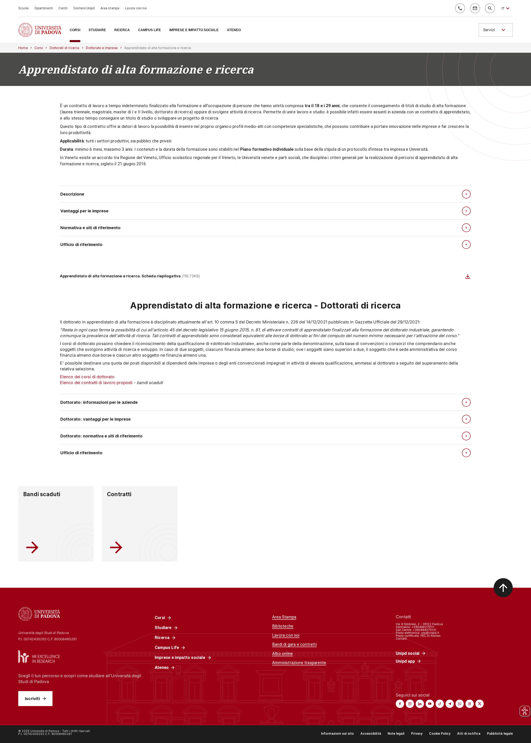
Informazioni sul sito (337, 734)
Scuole (23, 8)
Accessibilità (370, 734)
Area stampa (109, 8)
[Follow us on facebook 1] (400, 704)
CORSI (75, 30)
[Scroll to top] (503, 587)
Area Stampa (284, 616)
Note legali (396, 734)
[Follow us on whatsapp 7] (459, 704)
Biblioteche (282, 626)
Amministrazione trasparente (299, 662)
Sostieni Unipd (84, 8)
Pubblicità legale (500, 734)
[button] (496, 30)
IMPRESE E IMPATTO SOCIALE (194, 30)
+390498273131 (424, 630)
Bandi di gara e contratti (294, 644)
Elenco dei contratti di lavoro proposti (96, 382)
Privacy (417, 734)
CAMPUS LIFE (149, 30)
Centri (62, 8)
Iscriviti (32, 698)
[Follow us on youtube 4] (430, 704)
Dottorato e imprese (102, 48)
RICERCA (122, 30)
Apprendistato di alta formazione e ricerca (135, 69)
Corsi (38, 48)
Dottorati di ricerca (64, 48)
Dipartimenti (43, 8)
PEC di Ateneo (430, 635)
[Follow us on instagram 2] (410, 704)
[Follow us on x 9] (479, 704)
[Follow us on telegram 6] (450, 704)
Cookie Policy (439, 734)
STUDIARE (97, 30)
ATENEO (234, 30)
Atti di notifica (468, 734)
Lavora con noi (136, 8)
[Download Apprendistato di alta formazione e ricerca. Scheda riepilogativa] (467, 276)
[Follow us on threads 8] (469, 704)
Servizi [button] (489, 30)
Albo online (282, 653)
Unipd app (405, 661)
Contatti (401, 638)
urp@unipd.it (430, 632)
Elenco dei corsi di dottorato (87, 376)
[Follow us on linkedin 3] (420, 704)
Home (23, 48)
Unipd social (407, 653)
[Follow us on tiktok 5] (440, 704)
